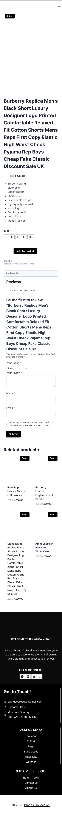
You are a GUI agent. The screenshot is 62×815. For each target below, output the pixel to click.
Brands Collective (37, 805)
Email (10, 407)
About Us (31, 787)
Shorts (33, 264)
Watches (31, 761)
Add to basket (25, 251)
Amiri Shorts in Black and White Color (44, 547)
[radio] (6, 237)
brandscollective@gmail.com (25, 701)
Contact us (31, 782)
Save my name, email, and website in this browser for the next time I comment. (32, 424)
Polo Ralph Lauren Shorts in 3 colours (16, 491)
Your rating (14, 363)
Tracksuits (31, 756)
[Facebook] (22, 676)
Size (6, 230)
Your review (14, 372)
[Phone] (39, 676)
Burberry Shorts (21, 264)
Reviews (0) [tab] (13, 273)
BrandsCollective (24, 650)
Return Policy (31, 777)
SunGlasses (31, 751)
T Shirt (31, 741)
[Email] (34, 676)
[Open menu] (59, 5)
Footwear (31, 736)
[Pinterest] (28, 676)
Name (11, 393)
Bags (31, 746)
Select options (17, 505)
